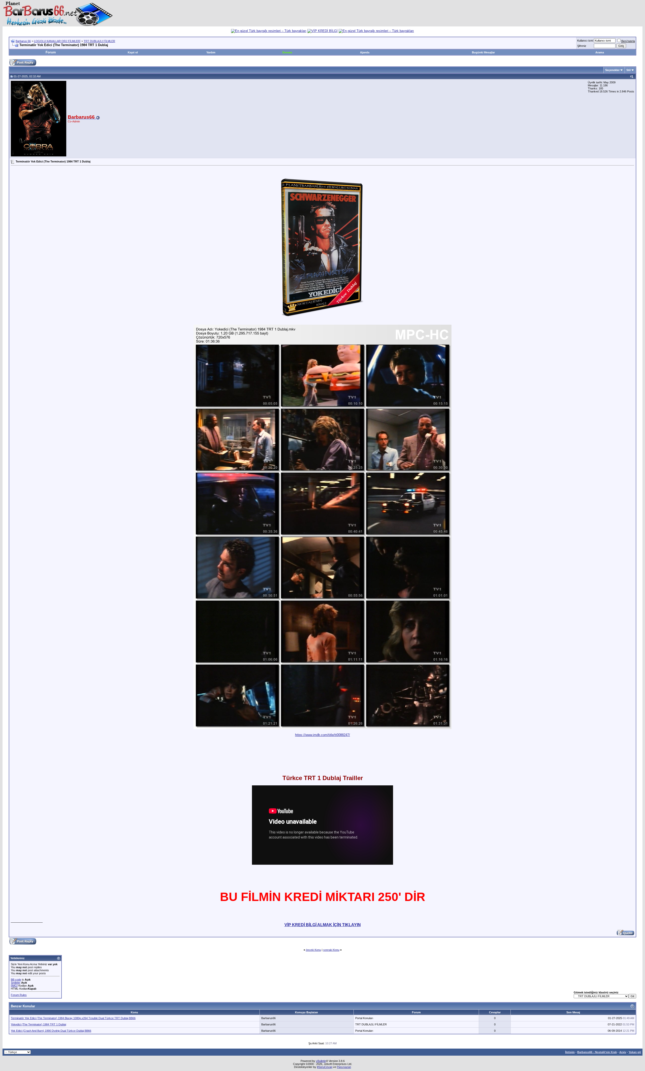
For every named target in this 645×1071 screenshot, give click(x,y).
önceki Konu (313, 949)
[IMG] (14, 985)
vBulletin (321, 1060)
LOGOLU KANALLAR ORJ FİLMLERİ (57, 41)
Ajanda (364, 52)
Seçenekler (612, 70)
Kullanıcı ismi (585, 40)
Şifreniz (581, 45)
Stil (628, 70)
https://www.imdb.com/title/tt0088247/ (322, 735)
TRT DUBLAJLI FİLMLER (99, 41)
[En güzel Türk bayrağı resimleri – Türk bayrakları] (268, 31)
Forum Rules (19, 994)
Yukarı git (635, 1052)
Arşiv (622, 1052)
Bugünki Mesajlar (483, 52)
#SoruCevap (324, 1066)
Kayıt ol (133, 52)
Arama (599, 52)
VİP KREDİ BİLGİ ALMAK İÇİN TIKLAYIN (322, 925)
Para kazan (344, 1066)
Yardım (210, 52)
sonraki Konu (331, 949)
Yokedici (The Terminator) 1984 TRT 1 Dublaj (38, 1024)
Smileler (15, 982)
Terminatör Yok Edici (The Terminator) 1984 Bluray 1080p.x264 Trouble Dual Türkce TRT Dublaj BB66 (73, 1018)
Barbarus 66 (23, 41)
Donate (287, 52)
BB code (16, 979)
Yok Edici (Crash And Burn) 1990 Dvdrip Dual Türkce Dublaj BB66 (51, 1030)
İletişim (570, 1052)
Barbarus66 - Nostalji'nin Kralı (597, 1052)
